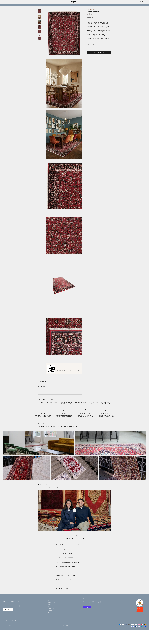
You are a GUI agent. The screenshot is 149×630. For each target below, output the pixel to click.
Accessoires (10, 1)
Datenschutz (50, 604)
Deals (16, 1)
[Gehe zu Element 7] (39, 38)
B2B (48, 612)
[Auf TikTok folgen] (15, 620)
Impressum (50, 598)
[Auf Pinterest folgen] (9, 620)
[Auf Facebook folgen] (3, 620)
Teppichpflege (50, 610)
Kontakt (49, 606)
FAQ (48, 614)
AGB (48, 600)
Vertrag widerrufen (51, 616)
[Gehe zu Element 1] (39, 11)
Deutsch (9, 625)
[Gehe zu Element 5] (39, 31)
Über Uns (26, 1)
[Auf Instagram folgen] (6, 620)
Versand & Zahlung (51, 602)
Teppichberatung (51, 608)
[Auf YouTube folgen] (12, 620)
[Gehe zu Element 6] (39, 35)
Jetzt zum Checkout (99, 52)
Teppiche (4, 1)
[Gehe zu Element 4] (39, 27)
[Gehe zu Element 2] (39, 17)
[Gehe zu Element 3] (39, 22)
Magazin (20, 1)
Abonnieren (7, 609)
